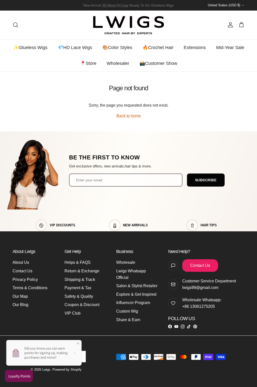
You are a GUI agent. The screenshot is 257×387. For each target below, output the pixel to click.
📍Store (88, 63)
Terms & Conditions (30, 288)
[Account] (229, 25)
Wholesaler (118, 63)
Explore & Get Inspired (136, 294)
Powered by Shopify (67, 369)
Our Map (20, 296)
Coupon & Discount (82, 305)
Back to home (128, 116)
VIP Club (73, 313)
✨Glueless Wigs (30, 47)
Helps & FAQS (78, 262)
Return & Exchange (82, 271)
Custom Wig (127, 311)
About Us (21, 262)
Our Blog (20, 305)
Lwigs (46, 369)
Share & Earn (128, 320)
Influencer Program (133, 302)
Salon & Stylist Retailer (136, 286)
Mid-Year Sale (230, 47)
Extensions (195, 47)
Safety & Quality (79, 296)
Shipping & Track (80, 279)
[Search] (16, 25)
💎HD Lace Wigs (75, 47)
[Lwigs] (128, 25)
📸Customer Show (158, 63)
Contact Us (22, 271)
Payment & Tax (78, 288)
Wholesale (125, 262)
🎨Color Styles (117, 47)
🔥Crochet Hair (158, 47)
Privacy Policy (25, 279)
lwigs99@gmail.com (200, 287)
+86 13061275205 (198, 306)
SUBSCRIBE (206, 180)
